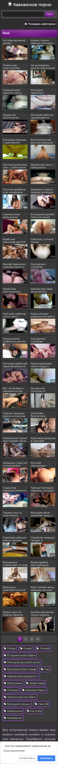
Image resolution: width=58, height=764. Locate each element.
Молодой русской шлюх (23, 662)
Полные (12, 690)
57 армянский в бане (21, 655)
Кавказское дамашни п (22, 676)
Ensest (27, 648)
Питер (11, 648)
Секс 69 (43, 704)
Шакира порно (35, 690)
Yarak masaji (37, 683)
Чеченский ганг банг (21, 697)
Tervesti (44, 648)
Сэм (46, 669)
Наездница (14, 711)
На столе (36, 711)
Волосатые (14, 683)
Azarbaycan (14, 718)
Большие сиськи (18, 704)
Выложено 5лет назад (21, 669)
